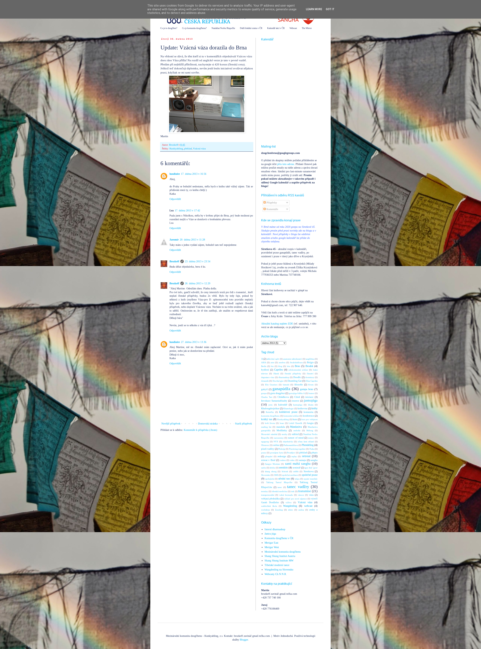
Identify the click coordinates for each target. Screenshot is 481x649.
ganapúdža (281, 388)
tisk (292, 491)
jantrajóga (311, 400)
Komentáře (272, 209)
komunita (308, 412)
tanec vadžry (298, 486)
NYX (276, 441)
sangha (314, 460)
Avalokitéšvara (296, 362)
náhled (295, 434)
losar (282, 423)
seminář (296, 467)
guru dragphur (277, 393)
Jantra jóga (270, 533)
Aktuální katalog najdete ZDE (277, 323)
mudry (284, 434)
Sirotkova (309, 471)
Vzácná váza (199, 148)
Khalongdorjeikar (270, 408)
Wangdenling (290, 506)
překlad (188, 148)
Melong (309, 430)
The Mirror (307, 28)
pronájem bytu (276, 453)
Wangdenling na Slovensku (279, 569)
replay (294, 456)
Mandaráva (296, 426)
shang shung (270, 471)
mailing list (266, 427)
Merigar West (272, 547)
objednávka (288, 441)
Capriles (278, 369)
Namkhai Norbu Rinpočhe (223, 28)
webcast (308, 506)
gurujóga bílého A (297, 393)
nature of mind (296, 437)
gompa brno (306, 389)
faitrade (286, 385)
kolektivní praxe (288, 412)
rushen (283, 460)
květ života (270, 423)
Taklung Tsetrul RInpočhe (279, 482)
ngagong (265, 441)
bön (288, 366)
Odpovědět (175, 199)
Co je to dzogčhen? (168, 28)
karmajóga (297, 405)
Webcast (293, 28)
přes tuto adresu (285, 164)
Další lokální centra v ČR (251, 28)
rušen (292, 460)
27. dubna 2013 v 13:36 (193, 342)
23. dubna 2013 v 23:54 (197, 261)
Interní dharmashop (275, 529)
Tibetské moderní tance (277, 565)
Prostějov (291, 453)
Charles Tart (266, 397)
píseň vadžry (267, 449)
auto (272, 362)
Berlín (263, 366)
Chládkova (283, 397)
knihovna (302, 408)
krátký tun (266, 419)
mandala (280, 427)
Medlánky (282, 430)
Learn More (314, 9)
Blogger (244, 639)
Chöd (297, 397)
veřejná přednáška (270, 498)
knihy (315, 408)
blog (280, 366)
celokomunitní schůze (298, 370)
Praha (311, 449)
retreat (306, 456)
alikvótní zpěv (273, 359)
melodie (296, 430)
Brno (297, 366)
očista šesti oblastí (306, 441)
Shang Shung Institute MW (279, 560)
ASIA (263, 362)
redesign (282, 456)
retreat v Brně (268, 460)
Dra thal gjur (278, 381)
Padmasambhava (291, 445)
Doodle (297, 377)
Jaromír (174, 239)
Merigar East (271, 542)
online (276, 445)
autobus (282, 362)
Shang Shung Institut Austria (280, 556)
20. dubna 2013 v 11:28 (192, 239)
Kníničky (270, 412)
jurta (270, 405)
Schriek (285, 471)
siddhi (296, 471)
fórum (311, 385)
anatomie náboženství (292, 359)
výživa (288, 502)
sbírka (272, 468)
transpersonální (267, 495)
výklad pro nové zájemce (295, 499)
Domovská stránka (208, 423)
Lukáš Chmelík (295, 423)
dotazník (265, 381)
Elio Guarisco (271, 385)
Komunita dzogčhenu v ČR (279, 538)
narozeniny (279, 438)
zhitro (290, 510)
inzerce (295, 400)
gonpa (264, 393)
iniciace (309, 397)
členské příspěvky (293, 373)
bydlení (265, 369)
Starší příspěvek (243, 423)
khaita (310, 405)
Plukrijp (281, 449)
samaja (302, 460)
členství (310, 373)
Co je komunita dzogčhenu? (194, 28)
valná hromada (286, 495)
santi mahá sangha (298, 463)
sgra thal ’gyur (311, 468)
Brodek (309, 366)
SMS (276, 475)
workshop (265, 510)
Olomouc (265, 445)
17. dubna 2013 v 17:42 (187, 210)
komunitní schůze (291, 416)
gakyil (264, 389)
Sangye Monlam (272, 464)
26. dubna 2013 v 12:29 (197, 283)
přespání (268, 456)
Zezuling (279, 510)
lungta (310, 423)
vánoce (301, 495)
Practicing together (297, 449)
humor (311, 393)
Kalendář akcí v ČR (276, 28)
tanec (280, 487)
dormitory (309, 377)
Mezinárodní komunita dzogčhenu (283, 551)
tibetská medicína (279, 491)
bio (272, 366)
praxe (263, 453)
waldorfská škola (269, 506)
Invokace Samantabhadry (274, 400)
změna (301, 510)
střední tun (284, 478)
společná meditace (290, 475)
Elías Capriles (312, 381)
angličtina (310, 359)
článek (276, 373)
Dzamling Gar (295, 381)
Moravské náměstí (269, 434)
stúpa (297, 479)
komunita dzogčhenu (270, 416)
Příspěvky (271, 202)
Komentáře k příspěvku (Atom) (200, 430)
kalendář (282, 404)
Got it (330, 9)
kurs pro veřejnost (309, 419)
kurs (295, 419)
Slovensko (265, 475)
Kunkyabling (176, 148)
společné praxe (310, 475)
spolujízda (269, 479)
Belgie (310, 362)
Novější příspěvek (170, 423)
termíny (264, 491)
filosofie (298, 384)
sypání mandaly (311, 479)
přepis (314, 452)
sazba (263, 468)
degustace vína (267, 377)
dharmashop (283, 377)
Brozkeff (174, 261)
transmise (304, 491)
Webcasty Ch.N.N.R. (276, 574)
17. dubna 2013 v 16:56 (193, 173)
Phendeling (308, 445)
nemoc (311, 438)
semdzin (283, 467)
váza (311, 495)
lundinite (174, 173)
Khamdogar (288, 408)
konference (308, 416)
